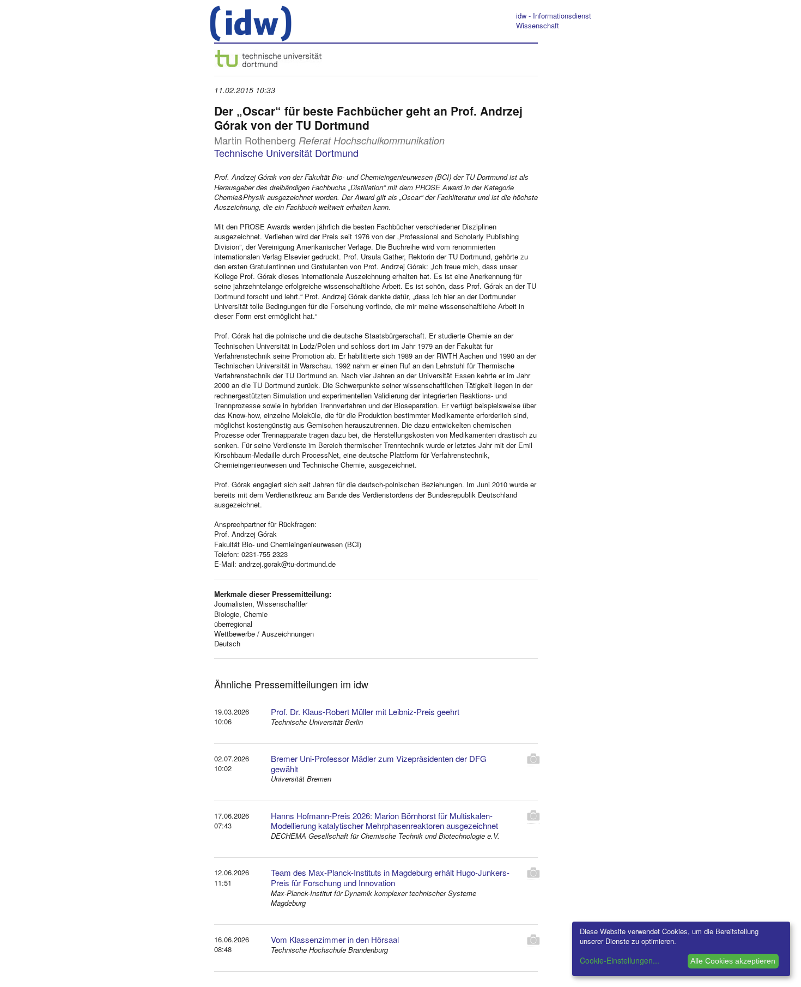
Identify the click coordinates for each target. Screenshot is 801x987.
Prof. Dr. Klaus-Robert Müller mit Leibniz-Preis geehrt (365, 711)
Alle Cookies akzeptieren (732, 960)
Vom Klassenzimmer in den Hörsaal (335, 939)
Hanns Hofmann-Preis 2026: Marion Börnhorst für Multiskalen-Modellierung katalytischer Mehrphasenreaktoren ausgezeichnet (384, 821)
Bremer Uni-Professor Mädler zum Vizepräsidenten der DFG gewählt (379, 763)
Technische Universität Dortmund (286, 153)
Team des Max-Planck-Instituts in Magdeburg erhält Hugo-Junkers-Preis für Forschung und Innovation (390, 877)
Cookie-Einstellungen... (619, 960)
